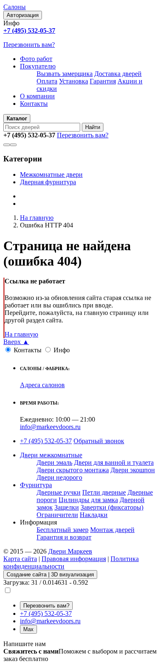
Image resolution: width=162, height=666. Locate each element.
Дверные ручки (59, 492)
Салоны (14, 6)
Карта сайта (20, 558)
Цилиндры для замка (88, 499)
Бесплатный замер (62, 529)
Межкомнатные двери (51, 174)
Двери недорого (59, 477)
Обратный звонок (99, 440)
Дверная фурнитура (48, 181)
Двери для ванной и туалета (114, 462)
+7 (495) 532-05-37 (46, 440)
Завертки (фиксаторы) (112, 507)
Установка (73, 81)
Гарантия (103, 81)
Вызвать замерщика (65, 73)
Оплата (47, 81)
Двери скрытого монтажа (73, 469)
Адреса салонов (42, 384)
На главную (21, 334)
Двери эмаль (54, 462)
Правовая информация (74, 558)
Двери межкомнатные (51, 455)
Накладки (94, 514)
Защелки (66, 507)
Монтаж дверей (112, 529)
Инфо (62, 350)
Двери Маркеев (70, 551)
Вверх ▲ (16, 341)
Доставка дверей (118, 73)
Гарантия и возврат (64, 537)
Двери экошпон (132, 469)
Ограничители (57, 514)
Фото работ (36, 58)
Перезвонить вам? (29, 44)
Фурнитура (36, 484)
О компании (37, 96)
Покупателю (38, 66)
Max (28, 629)
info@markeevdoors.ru (50, 426)
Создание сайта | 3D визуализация (50, 574)
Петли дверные (104, 492)
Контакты (34, 103)
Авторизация (23, 15)
